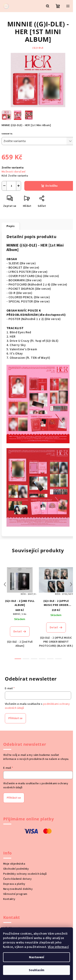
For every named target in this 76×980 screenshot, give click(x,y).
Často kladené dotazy (17, 879)
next (71, 584)
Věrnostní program (15, 894)
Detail (17, 632)
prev (5, 584)
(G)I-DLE (37, 48)
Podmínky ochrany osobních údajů (25, 874)
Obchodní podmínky (16, 869)
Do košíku (51, 186)
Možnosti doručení (14, 172)
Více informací (58, 947)
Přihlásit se (15, 718)
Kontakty (9, 899)
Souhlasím (36, 970)
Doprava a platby (14, 884)
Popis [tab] (10, 226)
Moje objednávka (14, 864)
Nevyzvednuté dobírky (18, 889)
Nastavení (36, 957)
